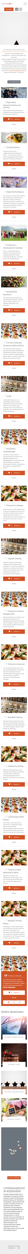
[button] (21, 1148)
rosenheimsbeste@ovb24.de (16, 70)
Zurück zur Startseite (14, 1177)
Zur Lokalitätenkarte (14, 82)
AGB (19, 1248)
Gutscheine (9, 9)
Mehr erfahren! (9, 987)
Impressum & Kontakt (14, 1246)
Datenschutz (11, 1248)
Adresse (14, 124)
